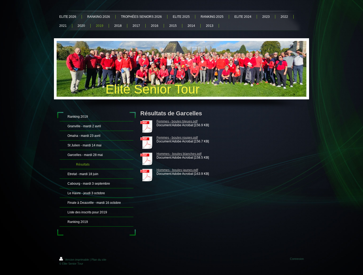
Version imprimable (77, 259)
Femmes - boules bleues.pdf (177, 121)
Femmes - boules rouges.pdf (177, 137)
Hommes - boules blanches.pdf (179, 154)
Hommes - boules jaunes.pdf (177, 170)
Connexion (297, 258)
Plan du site (98, 259)
